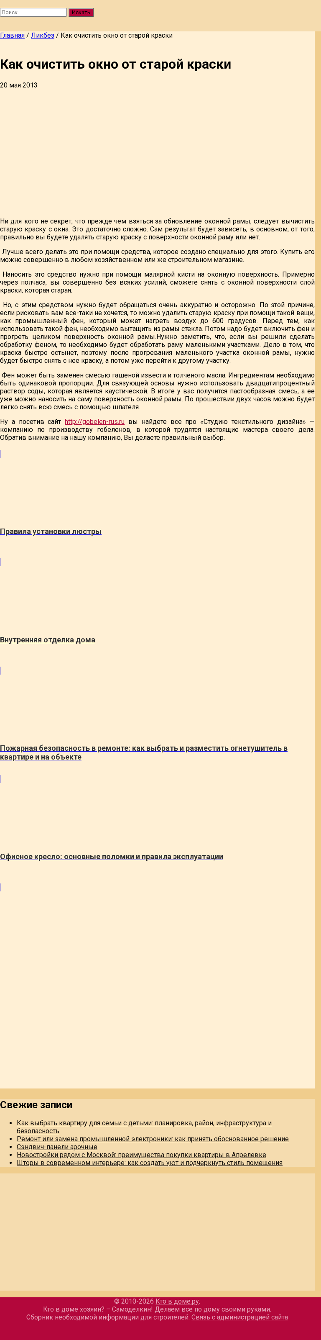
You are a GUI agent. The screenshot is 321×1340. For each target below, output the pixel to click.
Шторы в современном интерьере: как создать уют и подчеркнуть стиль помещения (150, 1163)
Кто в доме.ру (177, 1301)
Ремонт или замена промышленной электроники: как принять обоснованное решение (153, 1139)
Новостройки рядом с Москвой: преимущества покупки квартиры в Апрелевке (141, 1155)
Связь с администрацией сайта (239, 1317)
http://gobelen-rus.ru (95, 422)
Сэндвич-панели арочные (57, 1147)
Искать (81, 12)
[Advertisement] (157, 151)
